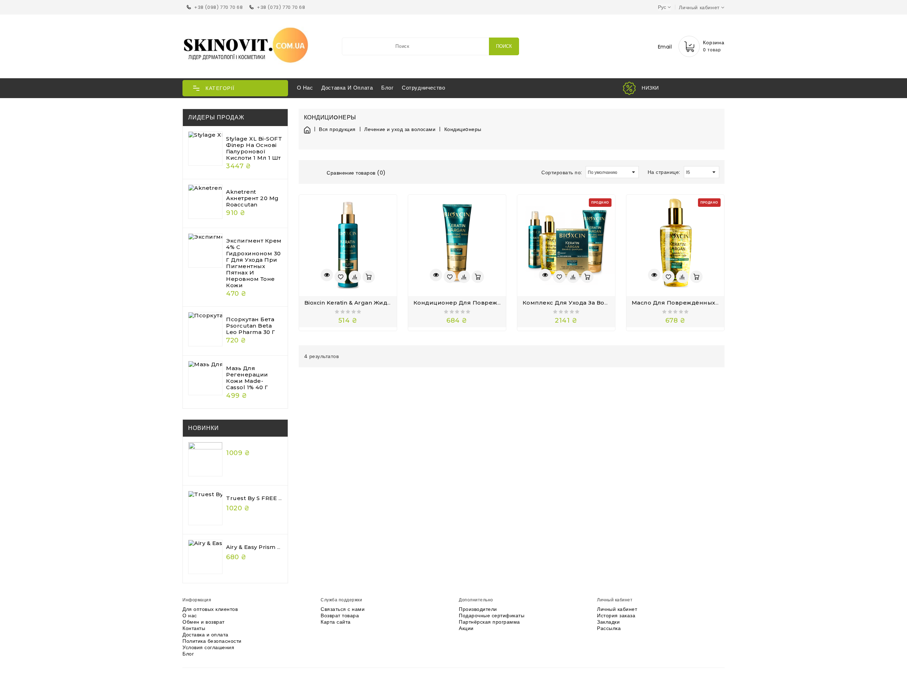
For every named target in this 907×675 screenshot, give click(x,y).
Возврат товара (340, 615)
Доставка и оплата (347, 87)
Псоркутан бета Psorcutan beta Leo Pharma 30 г (250, 325)
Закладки (608, 621)
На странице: (664, 172)
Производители (478, 609)
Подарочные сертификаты (491, 615)
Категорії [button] (220, 88)
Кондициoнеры (462, 129)
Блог (387, 87)
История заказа (616, 615)
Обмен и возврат (203, 621)
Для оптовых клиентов (210, 609)
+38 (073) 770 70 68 (281, 7)
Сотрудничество (423, 87)
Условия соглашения (208, 647)
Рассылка (609, 628)
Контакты (193, 628)
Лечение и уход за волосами (399, 129)
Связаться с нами (343, 609)
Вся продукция (337, 129)
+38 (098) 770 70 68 (218, 7)
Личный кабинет (617, 609)
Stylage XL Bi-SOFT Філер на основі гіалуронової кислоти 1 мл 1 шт (254, 148)
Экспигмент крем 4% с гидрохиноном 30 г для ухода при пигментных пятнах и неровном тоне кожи (254, 263)
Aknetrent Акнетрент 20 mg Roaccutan (252, 198)
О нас (305, 87)
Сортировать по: (561, 172)
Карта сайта (336, 621)
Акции (466, 628)
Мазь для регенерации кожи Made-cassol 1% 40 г (247, 378)
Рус (662, 7)
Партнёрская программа (489, 621)
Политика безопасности (212, 641)
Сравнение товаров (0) (356, 172)
